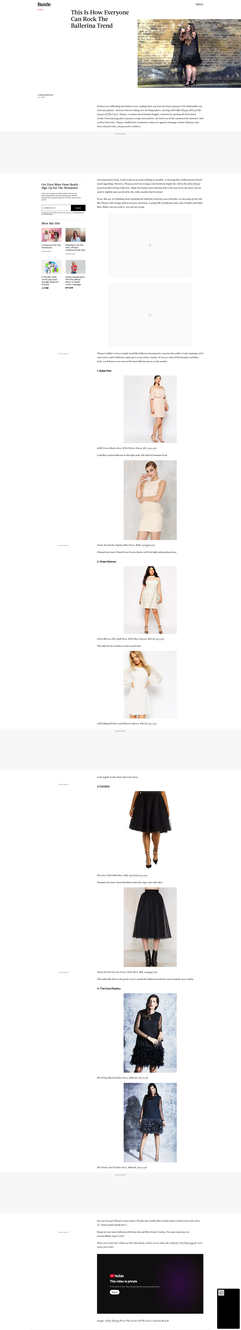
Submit (78, 208)
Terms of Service (79, 213)
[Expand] (220, 1290)
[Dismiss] (237, 1290)
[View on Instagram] (150, 245)
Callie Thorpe (112, 1320)
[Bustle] (44, 4)
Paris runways (173, 106)
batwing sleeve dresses (121, 118)
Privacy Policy (48, 214)
